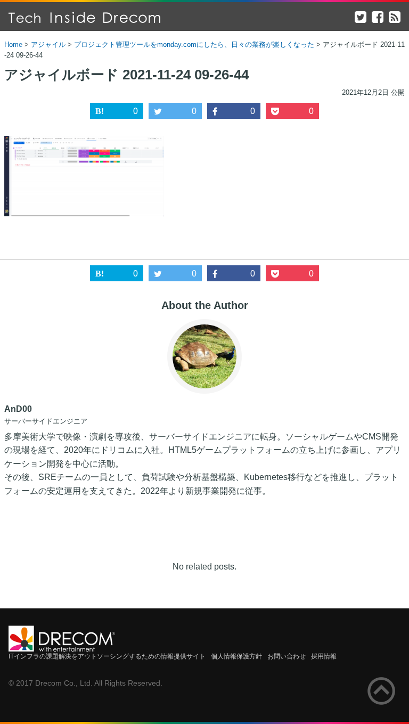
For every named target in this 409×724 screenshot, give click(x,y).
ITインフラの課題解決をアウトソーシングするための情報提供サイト (107, 656)
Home (13, 44)
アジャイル (48, 44)
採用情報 (324, 656)
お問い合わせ (286, 656)
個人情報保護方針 (236, 656)
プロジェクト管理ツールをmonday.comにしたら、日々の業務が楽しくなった (194, 44)
